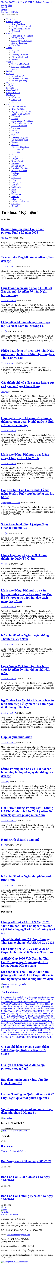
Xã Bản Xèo (43, 1025)
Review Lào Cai (13, 92)
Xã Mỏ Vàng (48, 1009)
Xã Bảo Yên (43, 1030)
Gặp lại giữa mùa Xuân (16, 737)
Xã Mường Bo (14, 1035)
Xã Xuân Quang (26, 1020)
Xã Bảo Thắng (39, 1020)
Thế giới (9, 85)
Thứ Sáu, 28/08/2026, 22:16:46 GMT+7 (17, 2)
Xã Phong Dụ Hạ (18, 1006)
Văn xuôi (20, 149)
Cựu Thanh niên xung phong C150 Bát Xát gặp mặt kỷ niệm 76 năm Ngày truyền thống (26, 291)
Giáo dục (15, 50)
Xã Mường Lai (15, 1013)
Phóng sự (10, 88)
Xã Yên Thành (41, 1013)
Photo (13, 192)
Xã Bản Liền (25, 1037)
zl (6, 10)
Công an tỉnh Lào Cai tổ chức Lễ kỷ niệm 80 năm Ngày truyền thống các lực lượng (27, 493)
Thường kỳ (16, 100)
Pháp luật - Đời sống (19, 78)
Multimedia (16, 187)
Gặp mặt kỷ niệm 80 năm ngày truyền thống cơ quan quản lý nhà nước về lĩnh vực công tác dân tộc (27, 421)
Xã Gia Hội (38, 1002)
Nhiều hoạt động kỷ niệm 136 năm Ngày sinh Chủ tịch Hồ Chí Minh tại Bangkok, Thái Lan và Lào (28, 354)
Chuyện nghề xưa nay (20, 66)
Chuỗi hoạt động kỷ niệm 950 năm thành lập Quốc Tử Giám (24, 556)
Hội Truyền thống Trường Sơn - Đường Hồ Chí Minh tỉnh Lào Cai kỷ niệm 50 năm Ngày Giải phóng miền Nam (27, 811)
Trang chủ (10, 19)
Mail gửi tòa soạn (42, 2)
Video (13, 189)
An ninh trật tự (17, 76)
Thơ (18, 152)
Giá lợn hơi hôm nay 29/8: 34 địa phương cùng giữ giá (23, 1066)
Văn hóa (9, 62)
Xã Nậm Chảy (32, 1030)
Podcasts (15, 196)
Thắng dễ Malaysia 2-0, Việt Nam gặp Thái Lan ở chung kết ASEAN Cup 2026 (27, 940)
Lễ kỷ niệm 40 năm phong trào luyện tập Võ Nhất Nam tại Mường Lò (25, 323)
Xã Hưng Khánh (43, 1016)
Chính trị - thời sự (13, 21)
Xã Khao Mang (47, 997)
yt (4, 10)
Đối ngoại (15, 31)
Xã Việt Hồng (19, 1018)
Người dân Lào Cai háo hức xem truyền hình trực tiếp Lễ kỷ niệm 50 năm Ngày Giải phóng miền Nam (27, 704)
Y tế (13, 52)
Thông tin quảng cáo (20, 201)
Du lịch (9, 71)
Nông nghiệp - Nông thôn (22, 36)
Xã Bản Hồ (26, 1035)
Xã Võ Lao (9, 1028)
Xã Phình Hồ (16, 1002)
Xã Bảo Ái (20, 1016)
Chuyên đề (15, 204)
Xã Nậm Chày (31, 1025)
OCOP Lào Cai (17, 38)
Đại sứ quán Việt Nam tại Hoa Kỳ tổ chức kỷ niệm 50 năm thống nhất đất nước (25, 669)
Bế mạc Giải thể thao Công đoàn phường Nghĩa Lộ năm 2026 (22, 230)
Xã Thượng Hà (16, 1032)
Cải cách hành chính (19, 57)
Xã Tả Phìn (45, 1035)
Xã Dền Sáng (37, 1023)
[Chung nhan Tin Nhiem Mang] (14, 1262)
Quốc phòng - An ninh (20, 29)
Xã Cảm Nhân (28, 1013)
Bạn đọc (14, 59)
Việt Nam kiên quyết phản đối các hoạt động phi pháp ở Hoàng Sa (27, 1110)
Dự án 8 (14, 206)
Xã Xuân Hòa (29, 1032)
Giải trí (14, 69)
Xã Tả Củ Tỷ (46, 1037)
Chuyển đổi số (12, 90)
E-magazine (16, 194)
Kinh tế (9, 33)
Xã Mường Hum (24, 1023)
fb (2, 10)
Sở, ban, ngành (26, 997)
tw (8, 1212)
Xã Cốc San (42, 1018)
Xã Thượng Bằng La (28, 1004)
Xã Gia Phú (12, 1023)
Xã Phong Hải (13, 1020)
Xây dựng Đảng (18, 24)
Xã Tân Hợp (17, 1009)
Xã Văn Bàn (32, 1028)
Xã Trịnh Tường (18, 1025)
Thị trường (15, 45)
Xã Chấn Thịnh (43, 1004)
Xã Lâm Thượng (8, 1011)
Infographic (16, 199)
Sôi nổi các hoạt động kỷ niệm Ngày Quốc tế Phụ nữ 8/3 (24, 526)
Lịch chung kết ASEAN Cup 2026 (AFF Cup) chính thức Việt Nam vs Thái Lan (27, 950)
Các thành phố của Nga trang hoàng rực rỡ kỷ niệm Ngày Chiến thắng (27, 384)
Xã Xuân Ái (37, 1009)
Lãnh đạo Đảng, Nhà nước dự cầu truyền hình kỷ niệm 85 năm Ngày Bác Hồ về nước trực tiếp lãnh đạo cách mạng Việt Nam (26, 596)
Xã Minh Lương (19, 1030)
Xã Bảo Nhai (14, 1037)
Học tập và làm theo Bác (21, 26)
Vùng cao (15, 97)
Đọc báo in (10, 95)
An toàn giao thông (19, 81)
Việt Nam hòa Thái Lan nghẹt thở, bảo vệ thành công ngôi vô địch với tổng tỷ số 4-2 (28, 928)
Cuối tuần (15, 102)
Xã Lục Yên (20, 1011)
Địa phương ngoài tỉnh (10, 997)
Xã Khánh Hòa (44, 1011)
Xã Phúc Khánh (42, 1032)
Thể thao (10, 83)
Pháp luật (10, 74)
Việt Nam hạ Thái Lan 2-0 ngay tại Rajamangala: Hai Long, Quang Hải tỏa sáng (25, 962)
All (7, 104)
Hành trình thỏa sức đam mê (20, 839)
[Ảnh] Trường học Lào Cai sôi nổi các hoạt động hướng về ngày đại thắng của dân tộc (27, 772)
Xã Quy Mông (31, 1018)
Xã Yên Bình (9, 1016)
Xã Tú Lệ (35, 999)
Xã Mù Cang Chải (9, 999)
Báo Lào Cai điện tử (9, 12)
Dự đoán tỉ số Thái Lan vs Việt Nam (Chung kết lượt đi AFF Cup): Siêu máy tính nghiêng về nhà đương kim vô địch (27, 975)
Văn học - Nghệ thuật (20, 64)
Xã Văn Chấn (13, 1004)
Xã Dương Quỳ (45, 1028)
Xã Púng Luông (24, 999)
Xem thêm (6, 906)
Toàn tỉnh (37, 997)
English (4, 7)
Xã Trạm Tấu (45, 999)
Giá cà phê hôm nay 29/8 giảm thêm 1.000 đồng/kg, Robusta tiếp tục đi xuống (25, 1050)
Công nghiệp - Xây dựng (21, 40)
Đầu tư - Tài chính (19, 43)
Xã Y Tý (47, 1023)
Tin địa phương (9, 992)
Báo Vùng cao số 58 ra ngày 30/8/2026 (26, 1161)
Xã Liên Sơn (27, 1002)
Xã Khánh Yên (20, 1028)
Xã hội (9, 47)
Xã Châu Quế (32, 1006)
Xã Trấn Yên (30, 1016)
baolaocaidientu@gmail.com (18, 1235)
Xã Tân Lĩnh (31, 1011)
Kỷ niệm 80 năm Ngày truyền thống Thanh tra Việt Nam (25, 637)
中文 (10, 7)
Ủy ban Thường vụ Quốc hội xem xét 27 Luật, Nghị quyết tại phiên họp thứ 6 (27, 1096)
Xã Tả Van (35, 1035)
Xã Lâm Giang (44, 1006)
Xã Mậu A (27, 1009)
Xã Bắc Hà (36, 1037)
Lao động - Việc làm (19, 55)
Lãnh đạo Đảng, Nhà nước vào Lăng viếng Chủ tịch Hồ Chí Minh (25, 456)
